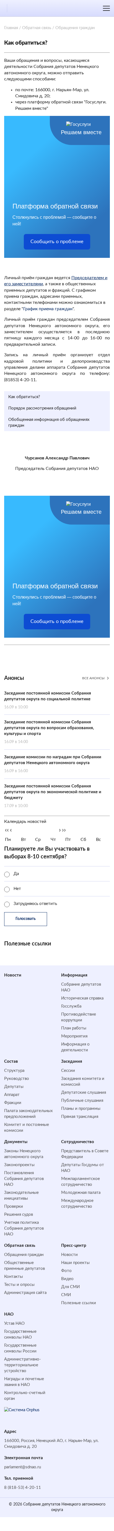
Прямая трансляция (79, 1117)
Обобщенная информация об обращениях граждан (48, 423)
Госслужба (71, 1006)
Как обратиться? (24, 397)
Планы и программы (80, 1109)
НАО (9, 1314)
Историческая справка (82, 998)
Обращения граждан (23, 1255)
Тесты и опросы (19, 1285)
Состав (11, 1061)
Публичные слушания (82, 1100)
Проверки (13, 1206)
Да (16, 874)
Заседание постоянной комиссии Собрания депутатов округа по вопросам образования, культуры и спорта (49, 732)
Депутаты (14, 1087)
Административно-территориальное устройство (22, 1365)
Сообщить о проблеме (57, 241)
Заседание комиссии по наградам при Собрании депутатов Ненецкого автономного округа (52, 764)
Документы (15, 1142)
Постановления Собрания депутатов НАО (24, 1179)
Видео (67, 1279)
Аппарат (12, 1095)
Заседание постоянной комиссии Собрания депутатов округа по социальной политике (47, 700)
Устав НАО (14, 1323)
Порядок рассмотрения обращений (42, 408)
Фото (66, 1271)
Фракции (12, 1103)
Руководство (16, 1079)
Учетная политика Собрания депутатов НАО (24, 1228)
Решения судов (18, 1214)
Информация (74, 975)
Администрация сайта (25, 1293)
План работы (73, 1028)
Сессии (68, 1071)
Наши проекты (75, 1263)
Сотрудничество (77, 1142)
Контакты (13, 1277)
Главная (11, 28)
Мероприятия (74, 1036)
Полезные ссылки (78, 1303)
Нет (17, 889)
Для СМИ (70, 1287)
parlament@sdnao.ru (22, 1467)
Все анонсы (93, 678)
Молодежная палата (80, 1193)
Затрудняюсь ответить (35, 904)
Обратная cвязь (19, 1245)
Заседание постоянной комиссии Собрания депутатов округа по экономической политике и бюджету (52, 796)
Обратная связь (36, 28)
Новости (12, 975)
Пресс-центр (73, 1245)
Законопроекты (19, 1165)
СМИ (66, 1295)
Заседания (71, 1061)
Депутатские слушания (83, 1092)
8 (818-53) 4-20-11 (22, 1488)
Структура (14, 1071)
